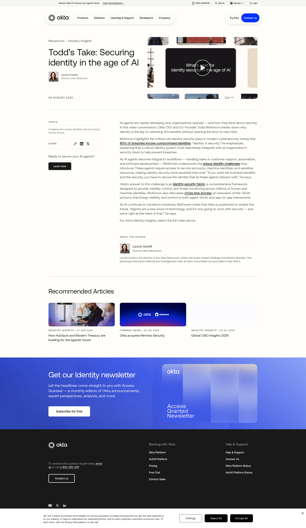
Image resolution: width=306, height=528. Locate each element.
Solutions (99, 17)
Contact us (250, 17)
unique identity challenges (221, 163)
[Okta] (58, 18)
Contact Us (232, 459)
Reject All (216, 518)
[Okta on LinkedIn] (64, 506)
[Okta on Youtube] (50, 506)
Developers (146, 17)
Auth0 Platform (158, 459)
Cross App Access (198, 193)
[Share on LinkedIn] (81, 143)
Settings (191, 518)
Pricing (153, 465)
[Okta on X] (57, 506)
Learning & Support (122, 17)
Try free (234, 17)
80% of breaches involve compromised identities (155, 143)
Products (82, 17)
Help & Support (235, 452)
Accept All (241, 518)
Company (164, 17)
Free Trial (154, 472)
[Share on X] (88, 143)
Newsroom (56, 41)
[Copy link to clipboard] (75, 143)
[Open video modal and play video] (202, 68)
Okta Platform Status (238, 465)
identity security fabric (189, 184)
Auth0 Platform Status (239, 472)
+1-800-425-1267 (69, 467)
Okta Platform (157, 452)
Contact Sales (157, 479)
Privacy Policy (81, 522)
